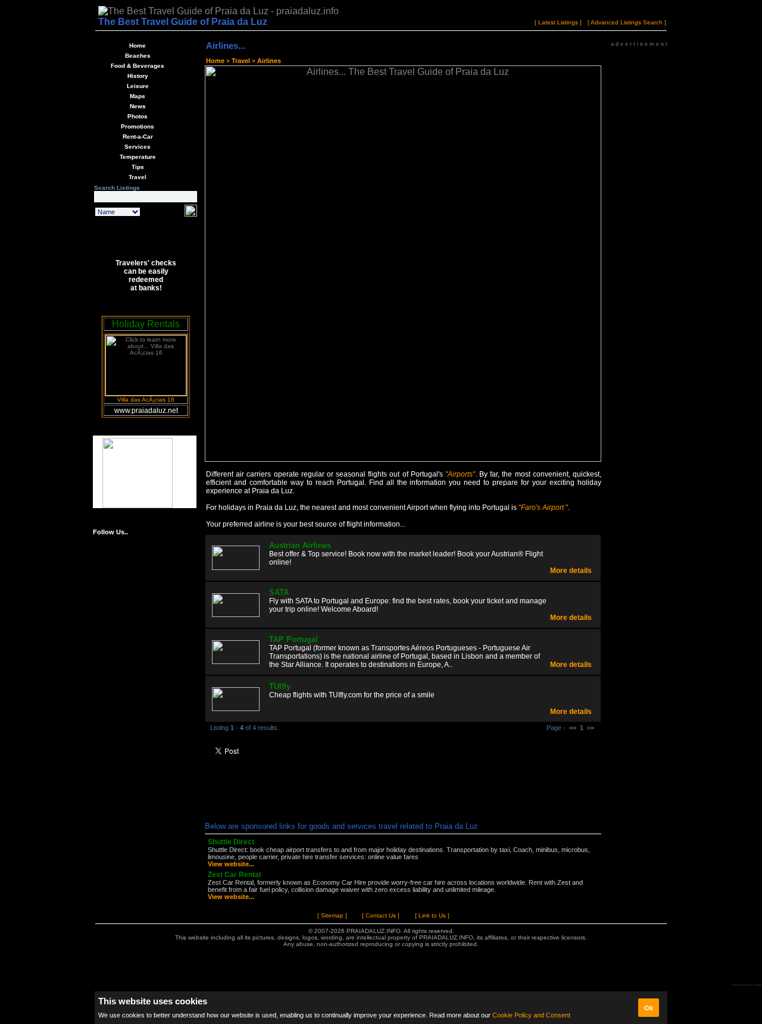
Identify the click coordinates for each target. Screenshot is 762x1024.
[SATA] (236, 614)
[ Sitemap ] (332, 915)
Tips (138, 167)
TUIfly (280, 686)
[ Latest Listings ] (558, 22)
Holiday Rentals (146, 324)
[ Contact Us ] (380, 915)
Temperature (138, 157)
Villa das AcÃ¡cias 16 (145, 399)
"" (543, 507)
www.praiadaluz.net (146, 410)
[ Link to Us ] (432, 915)
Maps (137, 96)
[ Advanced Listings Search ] (627, 22)
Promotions (137, 126)
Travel (137, 177)
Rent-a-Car (138, 136)
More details (571, 570)
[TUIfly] (236, 708)
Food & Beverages (137, 65)
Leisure (138, 86)
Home (137, 45)
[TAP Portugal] (236, 661)
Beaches (138, 55)
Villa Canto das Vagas (746, 985)
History (137, 76)
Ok (648, 1008)
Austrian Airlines (300, 545)
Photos (137, 116)
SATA (279, 592)
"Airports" (460, 474)
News (138, 106)
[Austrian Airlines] (236, 567)
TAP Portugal (293, 639)
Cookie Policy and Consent (531, 1015)
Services (137, 146)
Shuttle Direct (231, 842)
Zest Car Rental (234, 874)
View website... (231, 864)
